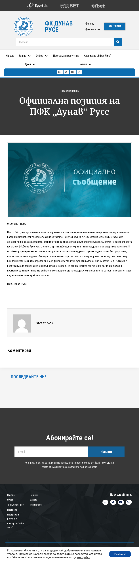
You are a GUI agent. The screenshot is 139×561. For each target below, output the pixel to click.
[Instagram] (79, 72)
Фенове (89, 23)
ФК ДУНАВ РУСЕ (59, 26)
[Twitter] (66, 72)
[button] (114, 26)
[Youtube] (73, 72)
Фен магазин (92, 29)
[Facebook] (60, 72)
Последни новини (69, 90)
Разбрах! (120, 554)
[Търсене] (118, 42)
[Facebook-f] (105, 502)
